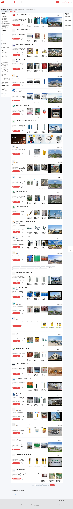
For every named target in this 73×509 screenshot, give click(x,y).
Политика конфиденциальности (30, 500)
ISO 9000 (3, 57)
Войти (71, 2)
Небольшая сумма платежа (5, 48)
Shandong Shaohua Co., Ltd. (22, 469)
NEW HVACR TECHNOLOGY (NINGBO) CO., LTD (24, 424)
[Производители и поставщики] (6, 2)
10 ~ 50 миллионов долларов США (4, 65)
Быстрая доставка (5, 46)
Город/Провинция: (15, 35)
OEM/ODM (4, 43)
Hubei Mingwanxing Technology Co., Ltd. (23, 145)
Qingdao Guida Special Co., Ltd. (22, 348)
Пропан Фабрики (14, 494)
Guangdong (4, 90)
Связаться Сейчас (16, 24)
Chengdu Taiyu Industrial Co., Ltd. (23, 29)
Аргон (54, 267)
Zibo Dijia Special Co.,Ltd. (21, 191)
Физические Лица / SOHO (5, 38)
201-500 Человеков (5, 80)
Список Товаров (4, 11)
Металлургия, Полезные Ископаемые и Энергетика (5, 26)
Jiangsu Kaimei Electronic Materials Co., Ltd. (24, 236)
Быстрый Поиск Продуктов (49, 500)
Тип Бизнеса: (14, 33)
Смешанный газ (23, 269)
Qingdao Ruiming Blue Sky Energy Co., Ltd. (23, 378)
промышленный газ (32, 267)
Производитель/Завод (5, 34)
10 (18, 484)
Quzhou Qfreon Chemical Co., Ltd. (22, 206)
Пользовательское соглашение (20, 500)
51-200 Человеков (5, 78)
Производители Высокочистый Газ (43, 491)
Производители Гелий (68, 26)
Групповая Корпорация (5, 36)
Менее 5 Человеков (5, 79)
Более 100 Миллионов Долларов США (5, 71)
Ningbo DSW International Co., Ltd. (22, 439)
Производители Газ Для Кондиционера (56, 491)
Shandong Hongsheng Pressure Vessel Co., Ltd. (24, 251)
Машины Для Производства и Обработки (4, 18)
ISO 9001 (4, 52)
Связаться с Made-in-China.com (40, 500)
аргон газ (43, 267)
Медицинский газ (24, 267)
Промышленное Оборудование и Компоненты (4, 15)
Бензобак (38, 267)
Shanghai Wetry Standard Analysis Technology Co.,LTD (26, 90)
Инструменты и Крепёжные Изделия (4, 21)
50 (22, 484)
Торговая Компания (4, 32)
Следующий (52, 484)
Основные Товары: (15, 19)
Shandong (4, 86)
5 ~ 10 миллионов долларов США (4, 67)
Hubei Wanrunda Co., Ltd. (21, 176)
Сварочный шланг (16, 269)
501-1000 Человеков (5, 82)
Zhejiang (4, 88)
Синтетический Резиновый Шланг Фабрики (31, 494)
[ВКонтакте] (59, 500)
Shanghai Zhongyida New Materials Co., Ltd (24, 272)
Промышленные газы (16, 267)
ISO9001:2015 (4, 53)
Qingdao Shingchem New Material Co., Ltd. (23, 333)
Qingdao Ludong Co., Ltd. (21, 287)
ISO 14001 (4, 55)
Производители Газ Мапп (69, 19)
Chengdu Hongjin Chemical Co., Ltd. (22, 105)
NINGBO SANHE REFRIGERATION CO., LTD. (23, 454)
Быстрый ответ (5, 44)
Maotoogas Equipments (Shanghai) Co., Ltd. (24, 408)
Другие (3, 40)
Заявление (13, 500)
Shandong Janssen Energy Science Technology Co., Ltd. (26, 120)
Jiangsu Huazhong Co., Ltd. (22, 74)
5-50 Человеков (5, 77)
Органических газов (30, 269)
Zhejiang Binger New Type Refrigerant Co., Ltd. (24, 44)
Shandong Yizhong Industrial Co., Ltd (22, 393)
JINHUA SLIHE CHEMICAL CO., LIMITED (23, 318)
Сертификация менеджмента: (17, 50)
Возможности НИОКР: (15, 20)
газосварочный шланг (43, 269)
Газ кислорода (48, 267)
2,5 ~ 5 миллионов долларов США (4, 69)
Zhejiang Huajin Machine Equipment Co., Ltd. (25, 221)
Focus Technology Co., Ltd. (35, 503)
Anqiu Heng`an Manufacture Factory (23, 14)
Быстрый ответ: (14, 21)
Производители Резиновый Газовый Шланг (18, 491)
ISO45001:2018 (4, 56)
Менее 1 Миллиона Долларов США (5, 63)
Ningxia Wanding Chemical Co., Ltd (22, 161)
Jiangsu (3, 89)
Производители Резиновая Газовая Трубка (31, 491)
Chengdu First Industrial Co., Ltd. (22, 363)
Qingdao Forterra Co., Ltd (21, 59)
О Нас (10, 500)
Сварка (37, 269)
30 (20, 484)
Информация (56, 500)
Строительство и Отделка (5, 24)
